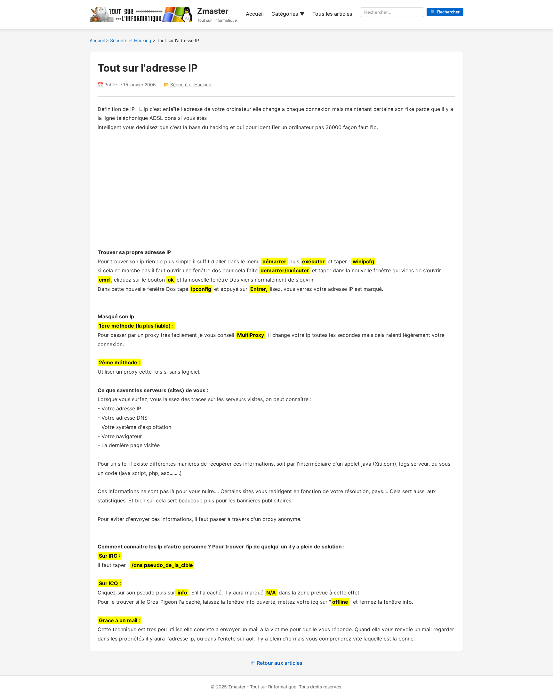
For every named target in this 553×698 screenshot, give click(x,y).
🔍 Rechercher (445, 12)
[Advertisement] (276, 192)
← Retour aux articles (276, 663)
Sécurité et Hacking (131, 40)
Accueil (255, 14)
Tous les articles (332, 14)
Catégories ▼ (288, 14)
